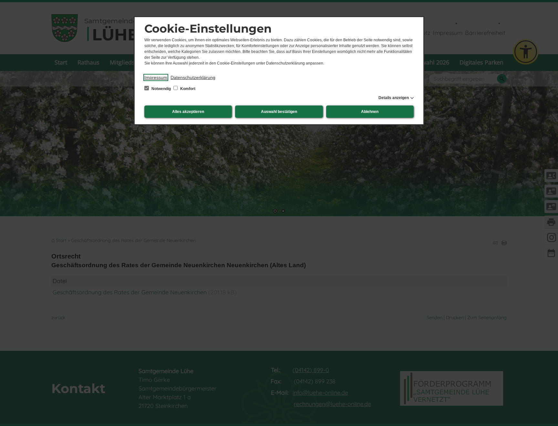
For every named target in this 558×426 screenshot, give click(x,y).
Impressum (155, 77)
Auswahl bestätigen (279, 111)
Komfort (187, 88)
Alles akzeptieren (188, 111)
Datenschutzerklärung (192, 77)
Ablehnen (369, 111)
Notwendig (161, 88)
